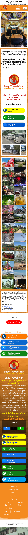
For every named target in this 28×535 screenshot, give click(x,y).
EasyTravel (10, 454)
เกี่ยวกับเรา (14, 499)
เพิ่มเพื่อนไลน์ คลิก (11, 449)
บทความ (20, 502)
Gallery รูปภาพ (14, 490)
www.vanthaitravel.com (12, 480)
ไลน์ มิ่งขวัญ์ (10, 448)
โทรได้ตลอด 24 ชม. (11, 437)
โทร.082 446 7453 (12, 442)
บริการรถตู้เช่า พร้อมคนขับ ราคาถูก (12, 512)
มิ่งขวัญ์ (10, 117)
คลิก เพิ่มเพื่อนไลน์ (12, 354)
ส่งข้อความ (10, 460)
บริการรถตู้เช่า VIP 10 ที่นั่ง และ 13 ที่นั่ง (12, 506)
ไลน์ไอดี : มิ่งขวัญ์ (14, 353)
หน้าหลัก (14, 487)
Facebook (10, 125)
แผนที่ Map (14, 493)
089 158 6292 (13, 336)
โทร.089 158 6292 (12, 436)
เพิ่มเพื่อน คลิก (10, 468)
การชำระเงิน (14, 496)
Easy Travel (11, 124)
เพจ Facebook (13, 341)
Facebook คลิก (11, 456)
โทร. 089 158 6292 (13, 110)
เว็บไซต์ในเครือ (11, 479)
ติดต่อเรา (10, 111)
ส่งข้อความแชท (13, 347)
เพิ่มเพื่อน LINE (11, 118)
